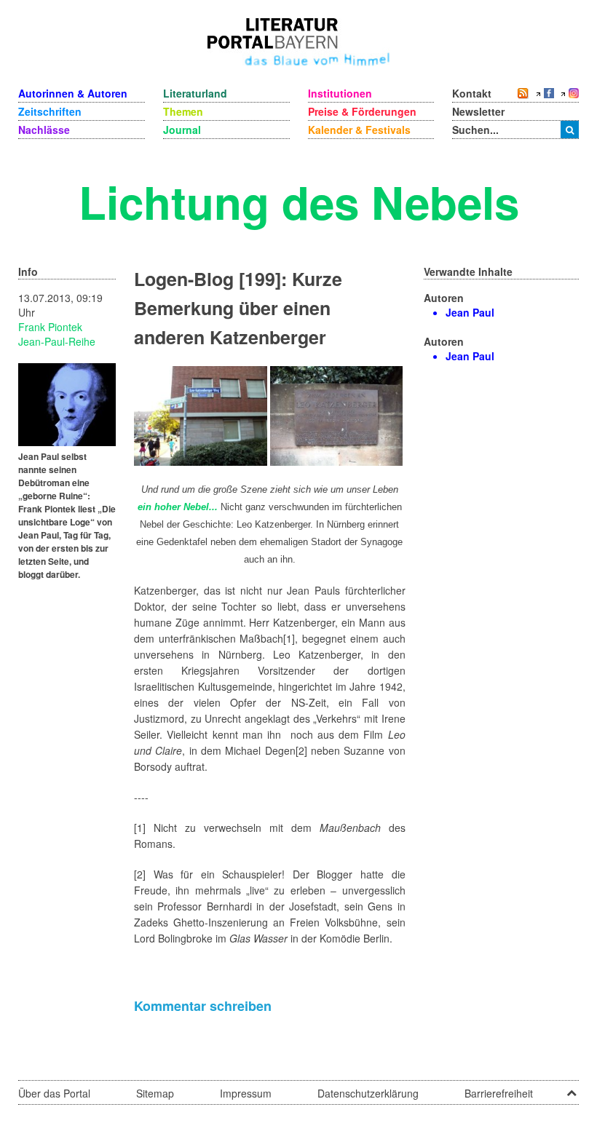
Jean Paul (470, 312)
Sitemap (155, 1093)
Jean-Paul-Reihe (56, 341)
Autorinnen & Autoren (72, 93)
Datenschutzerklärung (368, 1093)
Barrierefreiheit (498, 1093)
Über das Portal (54, 1093)
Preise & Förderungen (362, 111)
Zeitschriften (50, 111)
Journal (182, 129)
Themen (183, 111)
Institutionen (340, 93)
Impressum (246, 1093)
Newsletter (478, 111)
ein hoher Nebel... (178, 506)
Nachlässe (44, 129)
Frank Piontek (50, 327)
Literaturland (195, 93)
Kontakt (471, 93)
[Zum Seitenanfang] (571, 1088)
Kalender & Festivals (359, 129)
